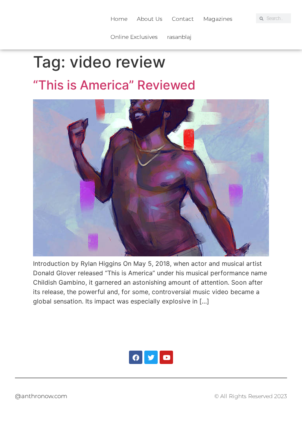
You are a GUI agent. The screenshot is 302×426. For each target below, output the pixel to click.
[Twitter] (151, 357)
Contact (183, 18)
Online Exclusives (134, 36)
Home (118, 18)
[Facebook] (135, 357)
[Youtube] (166, 357)
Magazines (217, 18)
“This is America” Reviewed (114, 85)
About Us (149, 18)
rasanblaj (179, 36)
